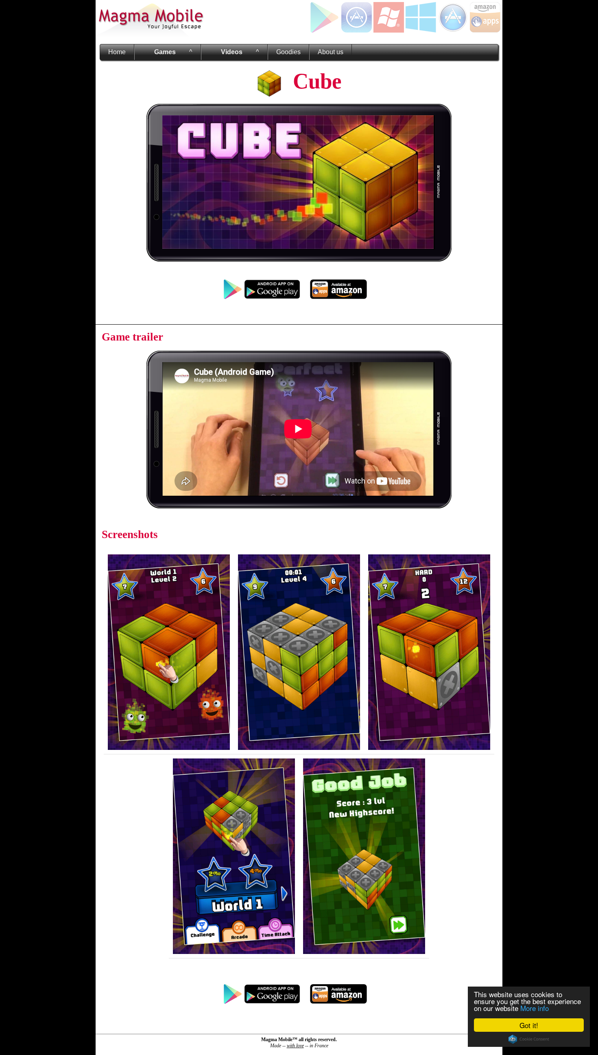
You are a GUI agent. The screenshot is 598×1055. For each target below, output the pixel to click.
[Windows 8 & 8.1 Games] (421, 30)
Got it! (528, 1025)
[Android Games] (324, 30)
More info (534, 1008)
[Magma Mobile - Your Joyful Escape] (150, 34)
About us (330, 51)
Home (117, 51)
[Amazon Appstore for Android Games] (485, 30)
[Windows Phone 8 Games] (388, 30)
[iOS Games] (356, 30)
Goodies (288, 51)
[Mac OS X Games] (453, 30)
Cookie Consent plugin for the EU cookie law (529, 1039)
